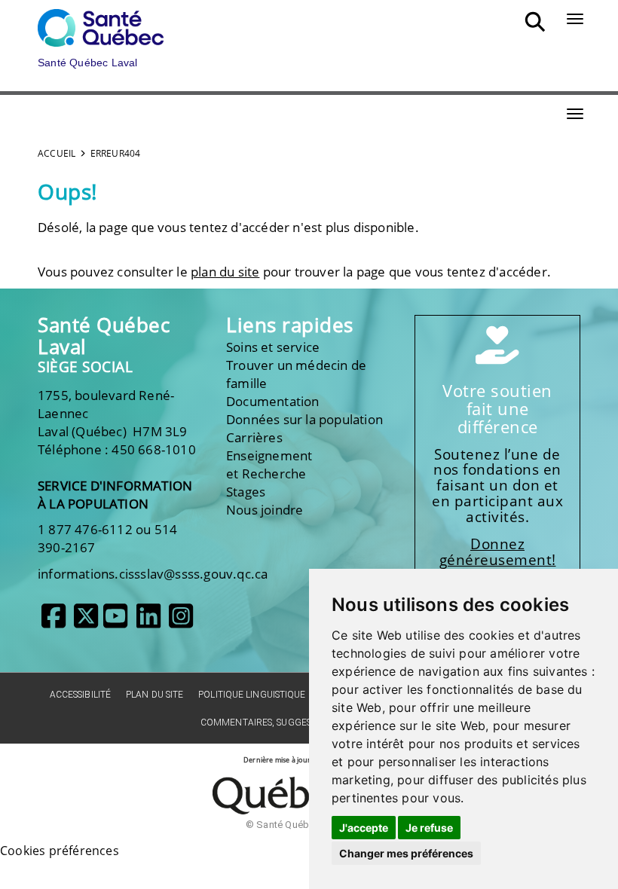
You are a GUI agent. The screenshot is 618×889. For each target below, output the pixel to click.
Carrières (254, 437)
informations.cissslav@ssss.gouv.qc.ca (153, 573)
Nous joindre (264, 509)
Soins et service (273, 347)
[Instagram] (181, 621)
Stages (245, 491)
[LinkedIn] (148, 621)
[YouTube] (115, 621)
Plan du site (154, 694)
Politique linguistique (251, 694)
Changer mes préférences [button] (406, 853)
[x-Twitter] (86, 621)
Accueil (56, 153)
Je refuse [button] (429, 827)
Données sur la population (304, 419)
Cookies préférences (59, 850)
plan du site (225, 271)
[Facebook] (53, 621)
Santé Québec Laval (104, 335)
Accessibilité (80, 694)
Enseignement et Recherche (269, 464)
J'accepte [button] (363, 827)
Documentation (273, 401)
